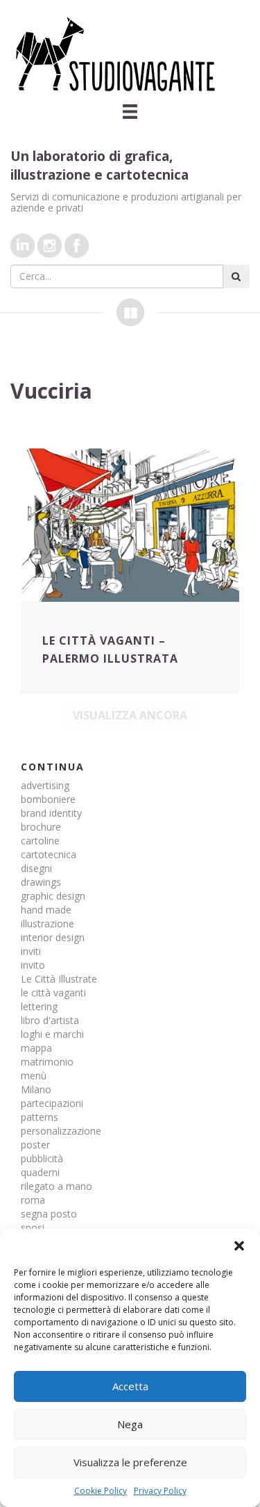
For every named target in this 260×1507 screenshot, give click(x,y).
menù (33, 1075)
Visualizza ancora (130, 715)
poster (35, 1144)
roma (33, 1199)
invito (33, 965)
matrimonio (47, 1061)
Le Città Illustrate (59, 978)
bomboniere (48, 799)
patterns (39, 1117)
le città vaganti (53, 992)
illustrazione (47, 923)
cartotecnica (48, 854)
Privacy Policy (160, 1491)
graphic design (53, 895)
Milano (36, 1089)
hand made (46, 909)
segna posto (49, 1213)
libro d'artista (50, 1020)
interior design (53, 937)
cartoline (40, 840)
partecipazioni (52, 1103)
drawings (41, 882)
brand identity (51, 812)
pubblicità (42, 1158)
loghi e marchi (52, 1034)
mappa (36, 1047)
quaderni (40, 1172)
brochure (41, 826)
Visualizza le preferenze (130, 1462)
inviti (31, 951)
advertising (45, 785)
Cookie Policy (100, 1491)
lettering (39, 1006)
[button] (239, 1246)
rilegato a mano (56, 1186)
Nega (130, 1424)
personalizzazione (61, 1130)
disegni (36, 868)
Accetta (130, 1386)
